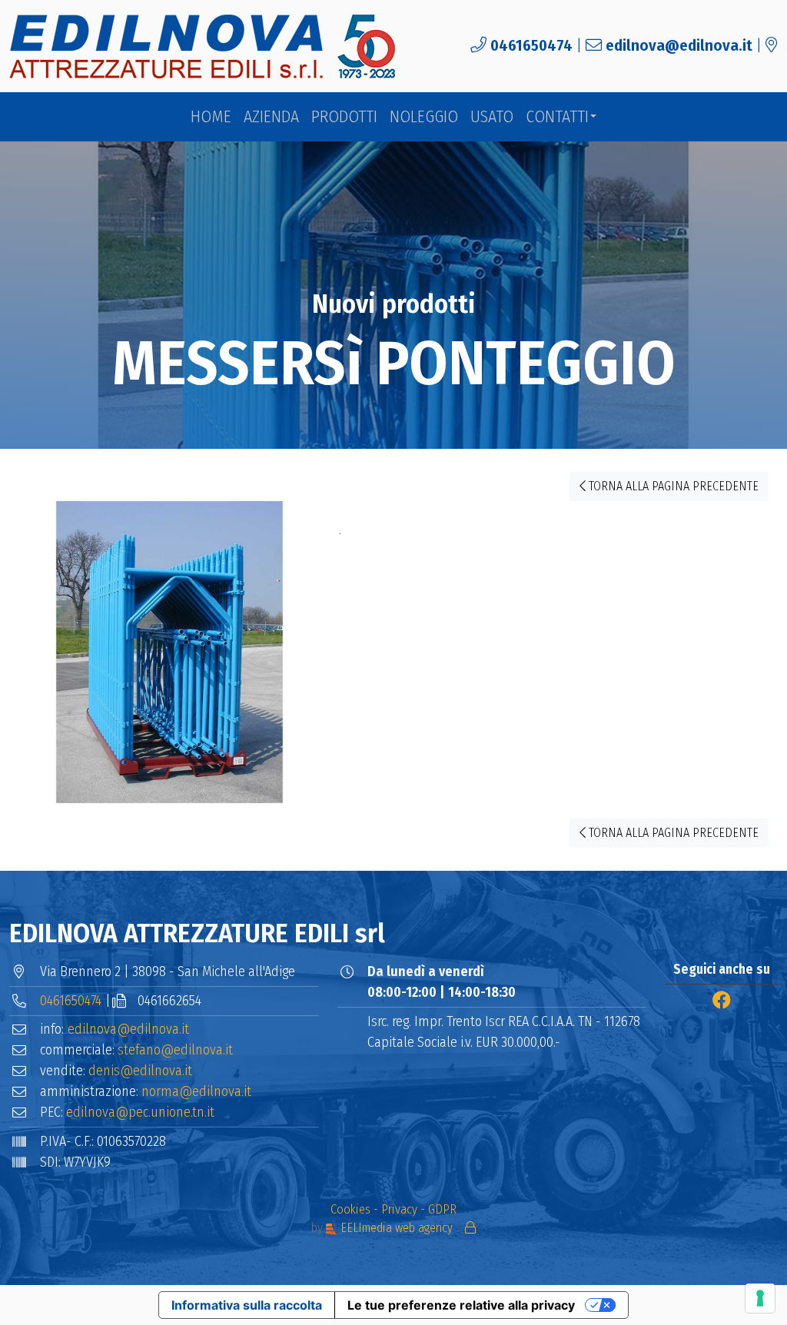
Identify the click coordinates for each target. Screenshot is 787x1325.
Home (211, 117)
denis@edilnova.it (140, 1070)
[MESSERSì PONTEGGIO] (169, 658)
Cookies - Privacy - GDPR (393, 1209)
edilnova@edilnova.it (679, 45)
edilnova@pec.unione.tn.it (140, 1112)
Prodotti (344, 117)
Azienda (271, 117)
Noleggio (424, 117)
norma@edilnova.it (196, 1091)
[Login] (470, 1227)
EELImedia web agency (396, 1227)
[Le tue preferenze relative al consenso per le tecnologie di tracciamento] (760, 1298)
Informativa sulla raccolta (246, 1305)
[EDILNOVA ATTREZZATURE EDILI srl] (203, 46)
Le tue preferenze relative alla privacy (461, 1305)
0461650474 (531, 45)
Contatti (557, 117)
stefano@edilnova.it (175, 1049)
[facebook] (721, 1000)
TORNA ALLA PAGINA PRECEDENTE (672, 486)
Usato (491, 117)
